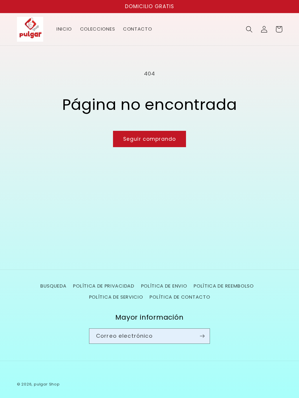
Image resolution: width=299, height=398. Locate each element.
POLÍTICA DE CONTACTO (180, 297)
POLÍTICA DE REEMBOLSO (224, 286)
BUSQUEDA (53, 286)
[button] (249, 29)
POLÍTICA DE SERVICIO (116, 297)
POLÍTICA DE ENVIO (164, 286)
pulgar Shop (47, 384)
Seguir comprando (149, 138)
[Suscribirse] (202, 336)
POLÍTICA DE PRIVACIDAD (103, 286)
